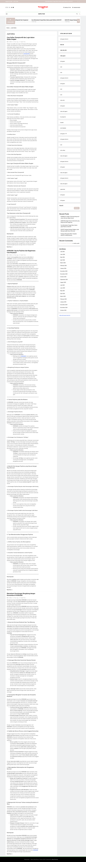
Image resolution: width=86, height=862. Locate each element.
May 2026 (62, 257)
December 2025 (63, 271)
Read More (9, 247)
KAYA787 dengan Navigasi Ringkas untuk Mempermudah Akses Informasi (56, 1)
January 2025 (63, 302)
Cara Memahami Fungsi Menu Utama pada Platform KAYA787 (28, 20)
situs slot (62, 100)
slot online (62, 150)
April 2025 (62, 293)
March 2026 (63, 262)
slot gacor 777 (63, 133)
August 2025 (63, 282)
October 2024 (63, 310)
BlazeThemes (55, 859)
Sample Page (41, 14)
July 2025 (62, 285)
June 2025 (62, 288)
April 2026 (62, 260)
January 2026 (63, 268)
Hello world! (76, 243)
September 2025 (64, 279)
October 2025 (63, 276)
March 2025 (63, 296)
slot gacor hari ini (64, 39)
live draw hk (63, 117)
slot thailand (63, 128)
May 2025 (62, 290)
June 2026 (62, 254)
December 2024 (63, 304)
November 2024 (63, 307)
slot (61, 67)
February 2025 (63, 299)
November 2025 (63, 274)
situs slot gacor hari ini (64, 315)
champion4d (26, 53)
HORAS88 (23, 356)
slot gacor (62, 61)
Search (61, 205)
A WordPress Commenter (66, 243)
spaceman (62, 189)
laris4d (61, 122)
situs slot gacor (63, 111)
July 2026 (62, 251)
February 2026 (63, 265)
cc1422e (10, 41)
